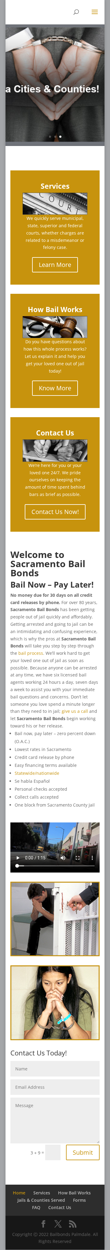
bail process (30, 653)
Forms (79, 1200)
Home (19, 1193)
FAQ (36, 1207)
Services (41, 1193)
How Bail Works (74, 1193)
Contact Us (59, 1207)
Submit (83, 1152)
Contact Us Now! (55, 512)
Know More (55, 388)
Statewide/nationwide (37, 773)
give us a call (75, 711)
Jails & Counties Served (41, 1200)
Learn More (55, 265)
